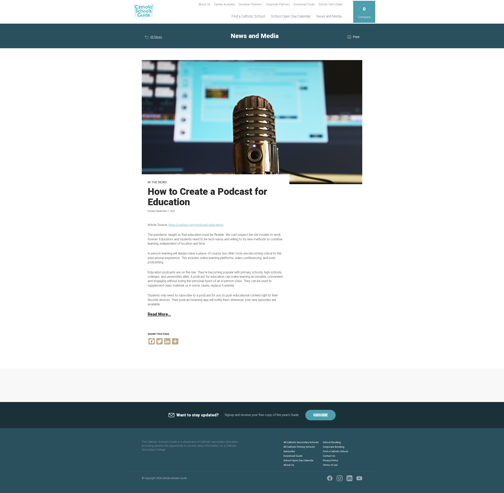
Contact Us (329, 455)
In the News (157, 182)
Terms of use (330, 464)
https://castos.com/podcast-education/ (196, 225)
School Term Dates (330, 4)
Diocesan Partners (250, 4)
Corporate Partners (278, 4)
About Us (204, 4)
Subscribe (320, 415)
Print (356, 37)
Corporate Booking (333, 446)
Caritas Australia (224, 4)
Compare (364, 12)
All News (156, 37)
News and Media (329, 16)
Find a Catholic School (248, 16)
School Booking (332, 442)
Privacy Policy (330, 460)
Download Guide (304, 4)
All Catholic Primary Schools (299, 446)
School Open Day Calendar (290, 16)
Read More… (159, 314)
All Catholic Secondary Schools (301, 442)
